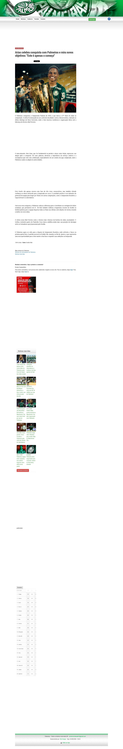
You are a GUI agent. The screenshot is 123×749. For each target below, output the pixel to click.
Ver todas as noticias (23, 470)
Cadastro (30, 19)
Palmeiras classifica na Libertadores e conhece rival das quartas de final (31, 368)
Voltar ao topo (66, 742)
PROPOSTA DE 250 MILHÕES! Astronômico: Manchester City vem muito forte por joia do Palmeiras (21, 414)
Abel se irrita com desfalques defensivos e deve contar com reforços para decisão (21, 391)
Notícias (23, 19)
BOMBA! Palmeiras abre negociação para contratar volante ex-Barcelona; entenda (31, 459)
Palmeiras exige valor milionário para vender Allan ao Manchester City (31, 436)
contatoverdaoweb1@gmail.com (77, 736)
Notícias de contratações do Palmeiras (25, 252)
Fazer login (92, 19)
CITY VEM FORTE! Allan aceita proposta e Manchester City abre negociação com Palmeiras (31, 413)
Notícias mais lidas (20, 254)
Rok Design (63, 739)
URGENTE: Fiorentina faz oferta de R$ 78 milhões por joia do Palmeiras (31, 390)
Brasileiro (19, 587)
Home (17, 19)
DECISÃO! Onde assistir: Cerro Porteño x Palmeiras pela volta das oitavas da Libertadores (21, 437)
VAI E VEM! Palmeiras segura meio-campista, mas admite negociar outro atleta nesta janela (21, 460)
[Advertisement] (80, 5)
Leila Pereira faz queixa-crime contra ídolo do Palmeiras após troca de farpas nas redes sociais (21, 369)
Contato (43, 19)
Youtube (36, 19)
